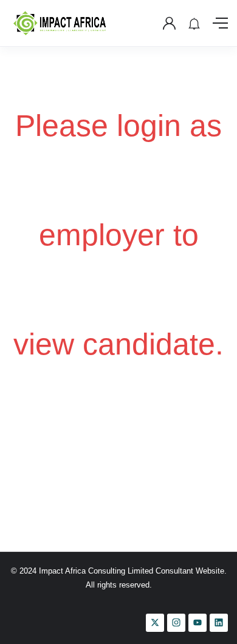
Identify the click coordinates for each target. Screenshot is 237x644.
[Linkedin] (219, 623)
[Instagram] (176, 623)
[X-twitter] (155, 623)
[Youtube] (197, 623)
